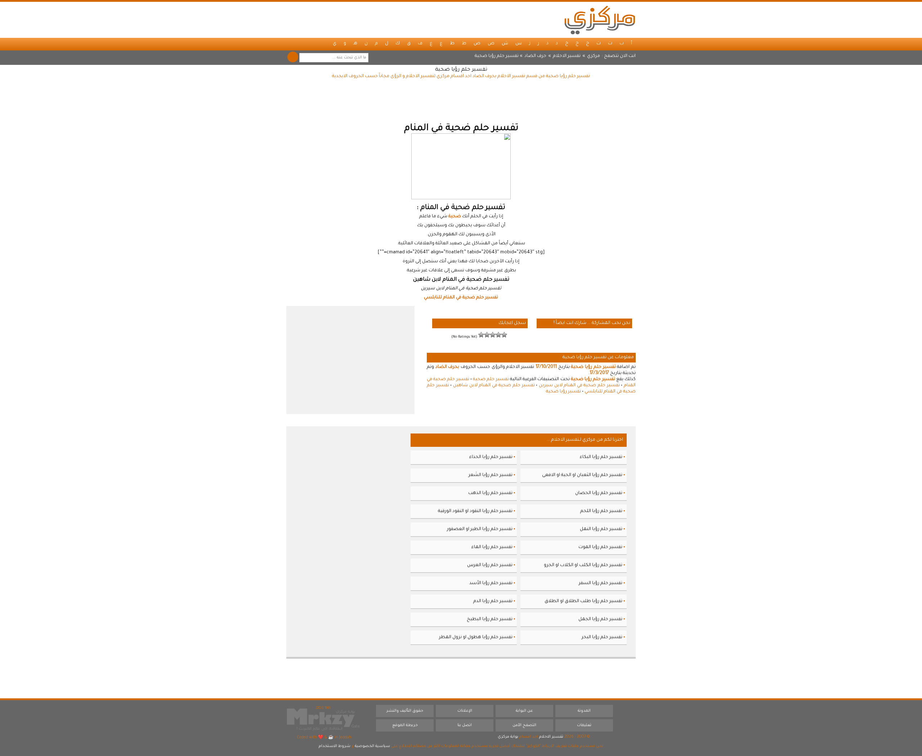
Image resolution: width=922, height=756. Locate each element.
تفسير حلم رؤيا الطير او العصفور (480, 529)
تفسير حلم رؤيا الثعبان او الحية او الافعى (582, 475)
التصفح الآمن (524, 725)
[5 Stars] (481, 335)
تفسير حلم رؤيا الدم (493, 601)
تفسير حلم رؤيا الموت (600, 547)
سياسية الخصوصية (372, 746)
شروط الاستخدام (334, 746)
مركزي (593, 56)
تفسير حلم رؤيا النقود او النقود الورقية (475, 511)
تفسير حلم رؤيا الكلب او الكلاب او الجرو (583, 565)
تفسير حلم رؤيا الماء (492, 547)
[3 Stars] (493, 335)
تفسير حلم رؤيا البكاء (601, 457)
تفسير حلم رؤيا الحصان (598, 493)
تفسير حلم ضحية (491, 379)
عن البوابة (524, 711)
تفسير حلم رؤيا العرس (490, 565)
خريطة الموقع (405, 725)
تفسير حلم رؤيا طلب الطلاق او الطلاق (583, 601)
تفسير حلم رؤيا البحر (602, 637)
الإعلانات (464, 711)
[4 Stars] (487, 335)
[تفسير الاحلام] (600, 20)
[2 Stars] (498, 335)
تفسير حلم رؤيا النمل (601, 529)
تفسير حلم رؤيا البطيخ (490, 619)
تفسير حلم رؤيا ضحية (461, 70)
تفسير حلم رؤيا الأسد (491, 583)
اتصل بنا (464, 725)
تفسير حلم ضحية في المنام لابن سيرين (579, 385)
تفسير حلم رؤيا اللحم (601, 511)
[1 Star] (504, 335)
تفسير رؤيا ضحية (563, 391)
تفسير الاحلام (567, 56)
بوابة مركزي (508, 737)
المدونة (584, 711)
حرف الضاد (535, 56)
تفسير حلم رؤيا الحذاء (491, 457)
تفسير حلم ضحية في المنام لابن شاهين (494, 385)
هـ (355, 43)
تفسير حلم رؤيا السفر (600, 583)
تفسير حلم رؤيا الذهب (490, 493)
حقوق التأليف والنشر (404, 711)
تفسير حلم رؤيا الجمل (600, 619)
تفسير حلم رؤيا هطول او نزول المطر (476, 637)
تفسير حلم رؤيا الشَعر (491, 475)
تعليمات (584, 725)
